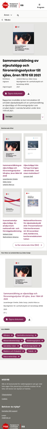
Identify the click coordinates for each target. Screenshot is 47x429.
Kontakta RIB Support (9, 411)
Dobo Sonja (7, 182)
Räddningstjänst (33, 340)
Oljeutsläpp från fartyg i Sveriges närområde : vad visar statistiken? (31, 169)
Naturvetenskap (10, 356)
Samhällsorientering (25, 335)
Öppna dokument (15, 93)
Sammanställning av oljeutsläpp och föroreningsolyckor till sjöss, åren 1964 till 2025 (12, 170)
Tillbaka (7, 20)
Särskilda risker (9, 346)
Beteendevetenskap (11, 340)
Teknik (30, 351)
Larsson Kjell (28, 176)
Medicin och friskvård (12, 351)
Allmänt (6, 335)
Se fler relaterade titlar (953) (27, 245)
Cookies (4, 399)
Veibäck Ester (8, 234)
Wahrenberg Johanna (10, 237)
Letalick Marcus (8, 184)
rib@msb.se (6, 418)
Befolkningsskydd (30, 346)
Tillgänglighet (7, 395)
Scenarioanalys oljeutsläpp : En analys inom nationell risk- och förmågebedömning (12, 225)
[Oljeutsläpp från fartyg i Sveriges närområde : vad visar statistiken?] (33, 148)
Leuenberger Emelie (10, 179)
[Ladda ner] (28, 93)
